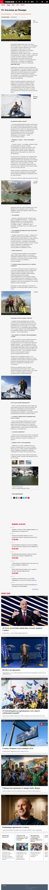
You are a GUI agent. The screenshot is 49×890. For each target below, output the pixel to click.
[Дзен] (21, 498)
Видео (13, 5)
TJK (22, 2)
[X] (14, 498)
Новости (3, 5)
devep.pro (30, 888)
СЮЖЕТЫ (22, 5)
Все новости (35, 589)
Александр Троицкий (5, 17)
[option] (15, 462)
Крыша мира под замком (5, 836)
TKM (25, 2)
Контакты (4, 885)
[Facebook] (26, 498)
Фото (17, 5)
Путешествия (23, 17)
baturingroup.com (33, 887)
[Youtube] (28, 498)
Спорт (19, 17)
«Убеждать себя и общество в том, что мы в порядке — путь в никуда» (22, 838)
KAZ (16, 2)
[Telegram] (24, 498)
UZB (28, 2)
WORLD (32, 2)
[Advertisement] (24, 512)
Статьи (8, 5)
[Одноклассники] (19, 498)
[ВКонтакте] (17, 498)
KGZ (19, 2)
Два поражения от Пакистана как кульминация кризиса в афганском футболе (36, 838)
